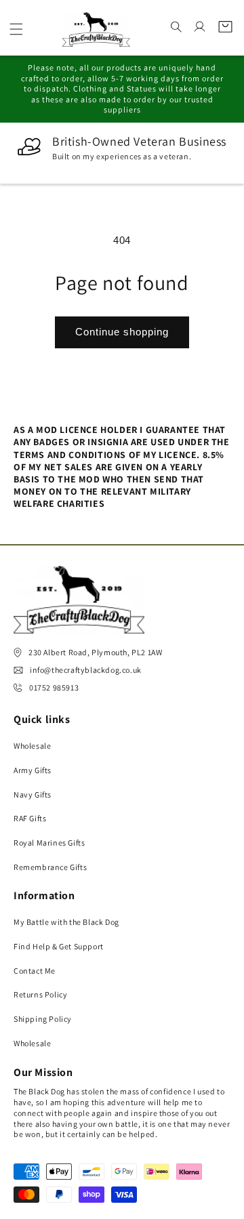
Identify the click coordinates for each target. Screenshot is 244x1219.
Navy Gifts (33, 794)
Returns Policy (40, 994)
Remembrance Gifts (50, 867)
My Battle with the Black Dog (66, 922)
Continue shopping (122, 331)
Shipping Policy (43, 1019)
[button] (16, 29)
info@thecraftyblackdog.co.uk (86, 670)
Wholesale (32, 746)
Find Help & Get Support (59, 946)
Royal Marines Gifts (49, 843)
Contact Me (35, 971)
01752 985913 (54, 687)
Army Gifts (33, 770)
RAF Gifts (30, 818)
